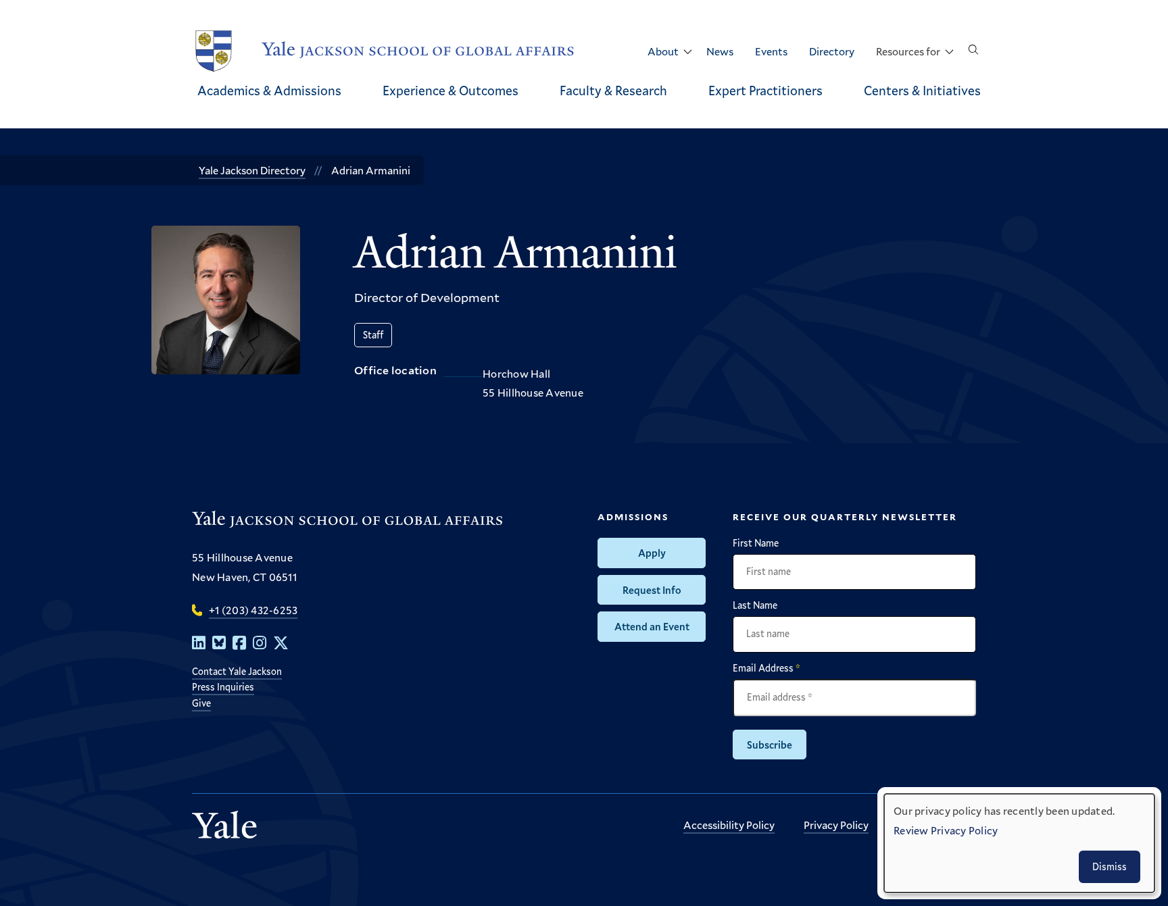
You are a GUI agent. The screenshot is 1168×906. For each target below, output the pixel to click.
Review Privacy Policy (946, 830)
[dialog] (1019, 843)
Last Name (755, 605)
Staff (373, 334)
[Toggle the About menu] (687, 52)
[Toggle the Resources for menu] (949, 52)
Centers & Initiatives (922, 90)
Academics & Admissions (269, 90)
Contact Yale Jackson (237, 671)
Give (201, 703)
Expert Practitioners (765, 90)
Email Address (766, 668)
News (719, 51)
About (663, 51)
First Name (756, 543)
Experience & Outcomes (450, 90)
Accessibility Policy (729, 824)
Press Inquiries (223, 686)
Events (771, 51)
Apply (652, 552)
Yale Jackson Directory (252, 170)
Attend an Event (651, 626)
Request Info (652, 590)
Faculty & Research (613, 90)
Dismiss (1109, 866)
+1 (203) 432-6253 (253, 610)
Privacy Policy (836, 824)
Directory (831, 51)
